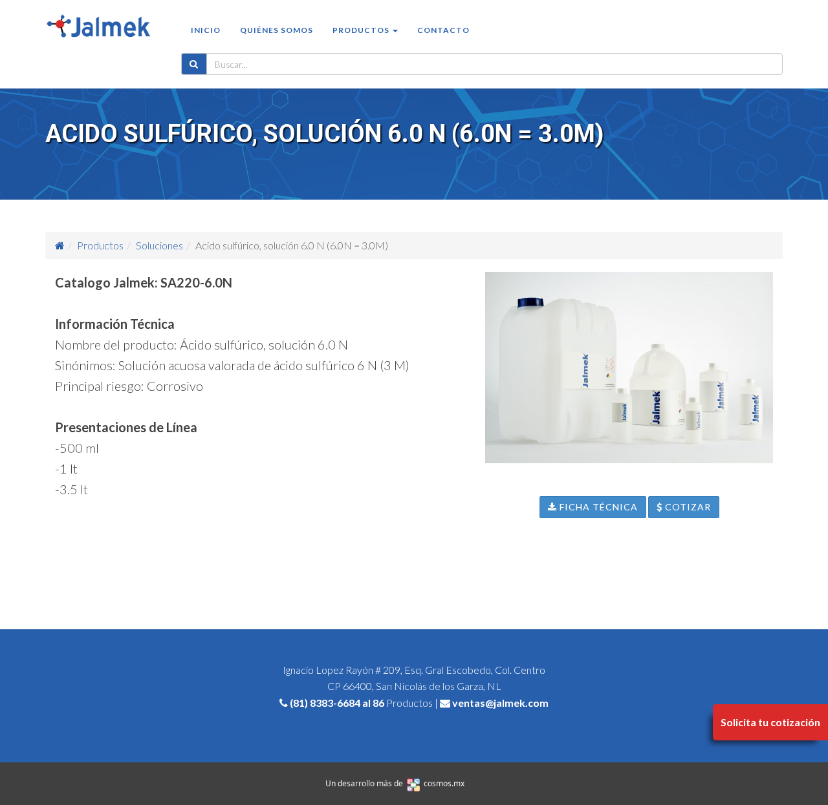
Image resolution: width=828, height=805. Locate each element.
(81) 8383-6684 (325, 702)
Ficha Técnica (597, 506)
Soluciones (159, 245)
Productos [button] (361, 30)
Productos (100, 245)
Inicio (206, 30)
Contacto (443, 30)
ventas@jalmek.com (500, 702)
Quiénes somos (276, 30)
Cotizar (686, 506)
